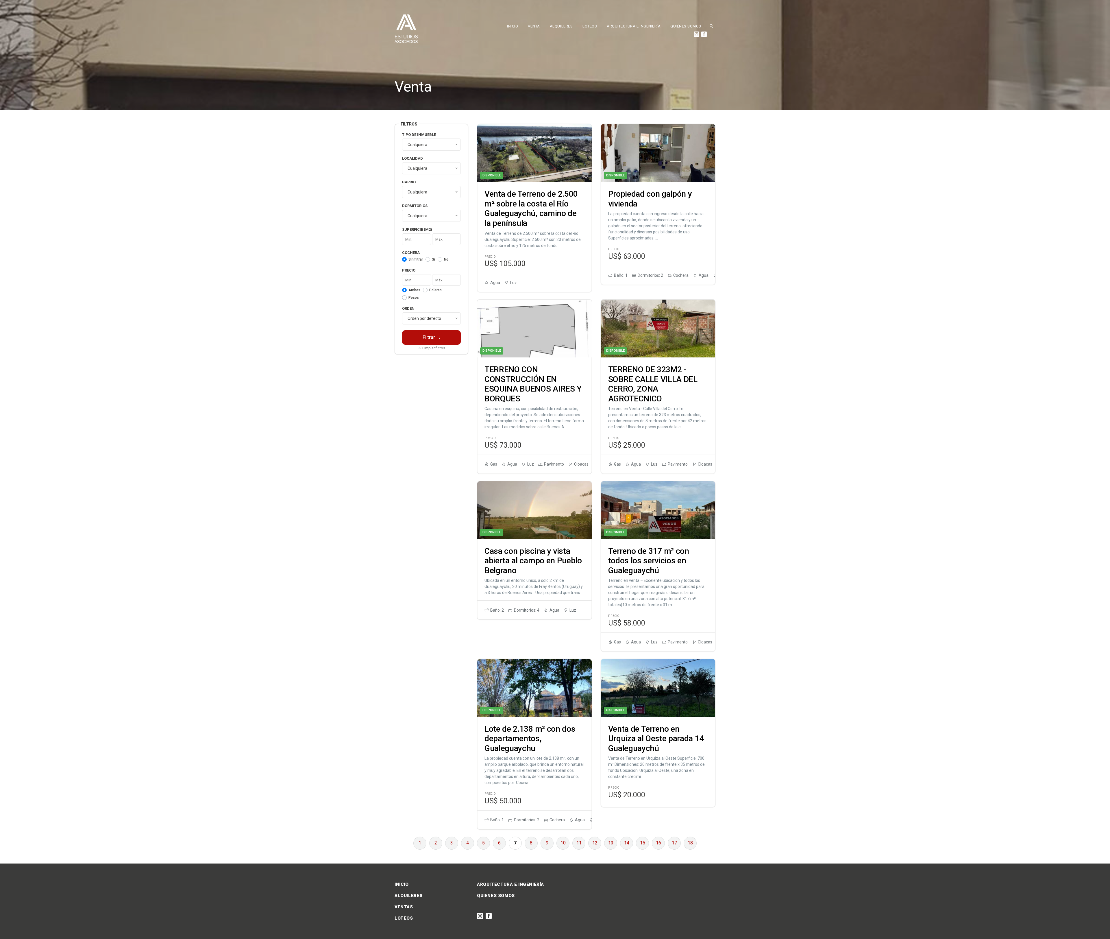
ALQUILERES (561, 26)
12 (594, 843)
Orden (408, 308)
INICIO (512, 26)
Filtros (409, 124)
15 (642, 843)
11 (579, 843)
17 (674, 843)
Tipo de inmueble (419, 134)
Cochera (411, 252)
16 (658, 843)
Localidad (412, 158)
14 (626, 843)
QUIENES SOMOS (496, 895)
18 (690, 843)
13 (610, 843)
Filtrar (429, 337)
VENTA (534, 26)
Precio (408, 270)
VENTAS (404, 907)
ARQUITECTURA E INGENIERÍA (634, 26)
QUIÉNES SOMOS (685, 26)
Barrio (409, 182)
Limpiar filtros (433, 348)
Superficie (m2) (417, 229)
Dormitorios (415, 206)
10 (563, 843)
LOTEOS (589, 26)
